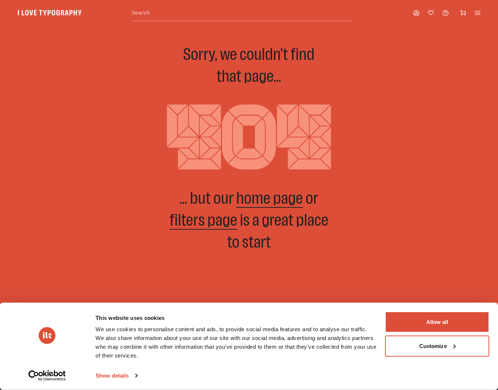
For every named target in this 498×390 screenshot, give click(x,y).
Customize (433, 346)
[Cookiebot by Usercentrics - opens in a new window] (47, 375)
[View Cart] (463, 12)
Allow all (437, 322)
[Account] (416, 13)
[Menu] (477, 13)
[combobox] (241, 13)
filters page (203, 219)
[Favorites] (431, 13)
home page (269, 197)
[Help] (445, 13)
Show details (112, 375)
